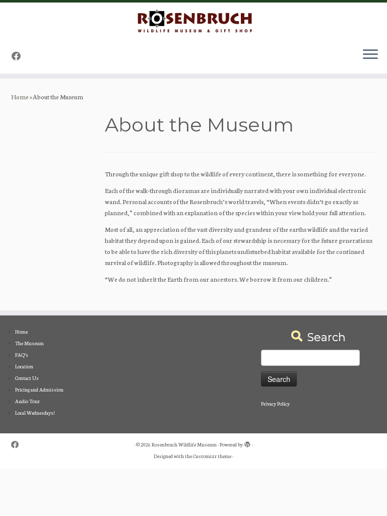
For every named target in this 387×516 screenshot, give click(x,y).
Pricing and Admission (39, 389)
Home (20, 96)
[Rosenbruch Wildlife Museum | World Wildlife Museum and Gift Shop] (193, 21)
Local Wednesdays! (35, 412)
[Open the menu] (370, 55)
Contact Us (27, 377)
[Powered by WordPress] (247, 442)
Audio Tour (27, 401)
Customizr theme (212, 456)
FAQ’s (21, 354)
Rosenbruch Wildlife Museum (184, 444)
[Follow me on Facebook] (19, 55)
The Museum (29, 343)
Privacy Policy (275, 403)
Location (24, 366)
